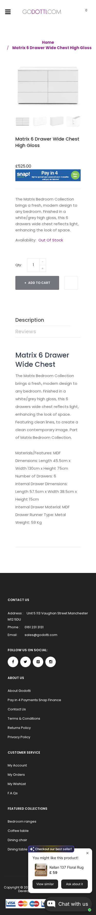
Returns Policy (19, 727)
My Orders (16, 774)
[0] (80, 12)
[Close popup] (87, 853)
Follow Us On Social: (27, 650)
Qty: (18, 265)
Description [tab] (29, 320)
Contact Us (17, 709)
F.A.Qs (13, 793)
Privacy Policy (19, 737)
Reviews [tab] (25, 331)
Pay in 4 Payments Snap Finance (34, 700)
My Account (17, 765)
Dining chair (17, 840)
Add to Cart (38, 283)
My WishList (17, 783)
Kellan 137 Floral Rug (66, 867)
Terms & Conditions (24, 718)
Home (48, 42)
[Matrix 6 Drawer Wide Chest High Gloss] (22, 121)
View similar (45, 884)
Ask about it (74, 884)
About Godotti (19, 690)
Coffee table (18, 830)
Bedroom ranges (22, 821)
